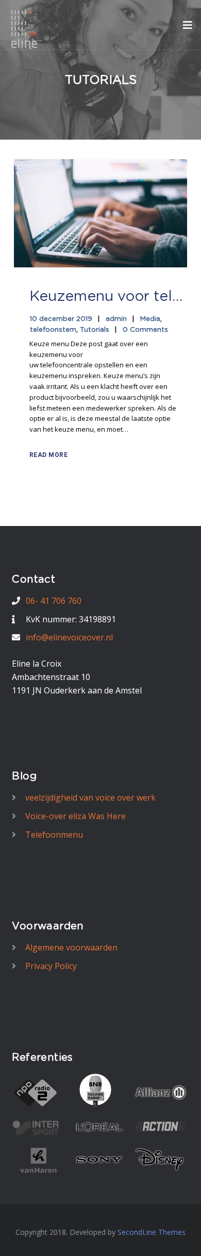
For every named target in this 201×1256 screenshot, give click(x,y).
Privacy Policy (51, 966)
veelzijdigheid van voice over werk (90, 797)
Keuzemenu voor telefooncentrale (106, 297)
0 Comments (145, 330)
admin (116, 319)
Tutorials (94, 330)
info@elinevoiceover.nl (69, 637)
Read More (48, 455)
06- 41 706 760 (53, 600)
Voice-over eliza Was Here (75, 816)
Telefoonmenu (54, 834)
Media (150, 319)
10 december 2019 (61, 319)
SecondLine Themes (152, 1232)
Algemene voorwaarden (71, 947)
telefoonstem (53, 330)
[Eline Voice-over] (24, 29)
